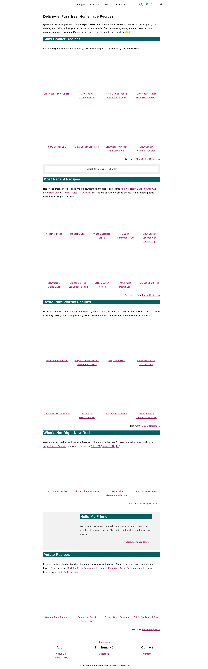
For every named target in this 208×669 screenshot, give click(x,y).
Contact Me (120, 4)
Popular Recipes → (150, 426)
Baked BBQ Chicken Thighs (105, 446)
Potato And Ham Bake (68, 572)
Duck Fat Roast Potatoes (80, 568)
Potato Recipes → (151, 629)
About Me (61, 654)
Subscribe (94, 4)
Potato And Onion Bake (120, 568)
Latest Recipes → (151, 295)
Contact (147, 654)
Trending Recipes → (150, 503)
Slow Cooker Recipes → (148, 159)
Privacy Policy (61, 658)
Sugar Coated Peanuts (54, 446)
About (107, 4)
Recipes (81, 4)
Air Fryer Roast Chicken (133, 189)
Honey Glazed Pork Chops (76, 193)
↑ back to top (104, 642)
